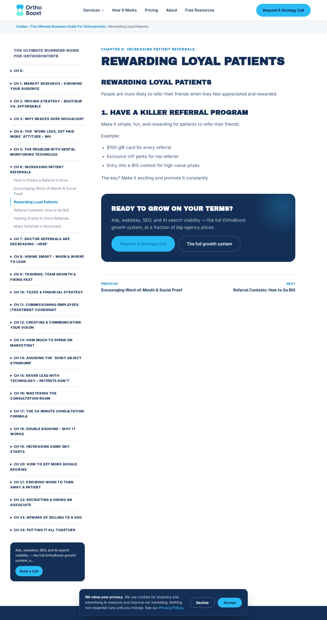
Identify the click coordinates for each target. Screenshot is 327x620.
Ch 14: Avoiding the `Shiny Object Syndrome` (46, 360)
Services (91, 10)
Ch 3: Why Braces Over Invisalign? (49, 119)
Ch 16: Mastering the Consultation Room (33, 395)
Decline (202, 603)
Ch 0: (19, 71)
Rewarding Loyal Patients (36, 202)
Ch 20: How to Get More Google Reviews (43, 467)
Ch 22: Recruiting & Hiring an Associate (41, 502)
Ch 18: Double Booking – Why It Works (43, 431)
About (171, 10)
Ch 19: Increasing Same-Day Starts (39, 449)
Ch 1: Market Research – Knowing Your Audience (46, 86)
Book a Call (29, 571)
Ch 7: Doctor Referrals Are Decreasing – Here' (40, 241)
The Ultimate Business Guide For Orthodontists (68, 26)
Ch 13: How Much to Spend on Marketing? (41, 342)
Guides (22, 26)
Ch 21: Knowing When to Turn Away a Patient (42, 484)
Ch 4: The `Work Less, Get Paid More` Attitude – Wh (42, 133)
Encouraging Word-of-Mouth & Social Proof (45, 191)
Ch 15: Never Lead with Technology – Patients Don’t (39, 378)
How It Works (124, 10)
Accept (230, 603)
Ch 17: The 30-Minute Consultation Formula (47, 413)
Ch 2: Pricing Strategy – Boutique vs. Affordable (46, 103)
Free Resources (199, 10)
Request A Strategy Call (283, 10)
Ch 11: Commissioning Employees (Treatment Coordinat (44, 307)
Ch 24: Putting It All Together (45, 530)
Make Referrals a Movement (37, 226)
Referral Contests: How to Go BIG (41, 210)
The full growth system (209, 243)
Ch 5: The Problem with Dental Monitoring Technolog (43, 151)
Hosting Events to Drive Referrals (41, 218)
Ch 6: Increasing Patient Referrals (37, 169)
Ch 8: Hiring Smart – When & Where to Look (47, 259)
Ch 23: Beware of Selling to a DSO (48, 517)
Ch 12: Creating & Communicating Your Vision (45, 324)
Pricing (151, 10)
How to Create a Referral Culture (41, 180)
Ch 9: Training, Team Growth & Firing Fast (43, 277)
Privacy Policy (171, 608)
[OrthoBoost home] (29, 10)
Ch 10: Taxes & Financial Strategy (48, 292)
